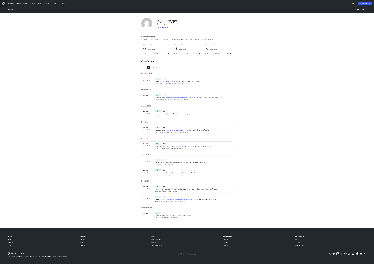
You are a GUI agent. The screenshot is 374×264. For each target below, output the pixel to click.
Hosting (10, 242)
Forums (154, 67)
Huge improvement (172, 81)
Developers (155, 242)
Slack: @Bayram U (162, 27)
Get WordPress (364, 3)
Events (225, 239)
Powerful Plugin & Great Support (176, 130)
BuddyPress (300, 245)
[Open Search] (353, 3)
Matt (297, 239)
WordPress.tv (156, 245)
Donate (226, 242)
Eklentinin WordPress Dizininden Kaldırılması (179, 199)
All (148, 67)
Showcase (83, 236)
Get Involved (227, 236)
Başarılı (168, 114)
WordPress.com (301, 236)
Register (357, 9)
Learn (153, 236)
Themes (82, 239)
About (10, 236)
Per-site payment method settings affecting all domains (183, 97)
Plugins (82, 242)
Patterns (82, 245)
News (9, 239)
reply (162, 162)
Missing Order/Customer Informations (177, 146)
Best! (167, 215)
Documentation (156, 239)
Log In (363, 9)
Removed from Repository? (174, 173)
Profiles (10, 9)
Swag (225, 245)
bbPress (298, 242)
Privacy (10, 245)
